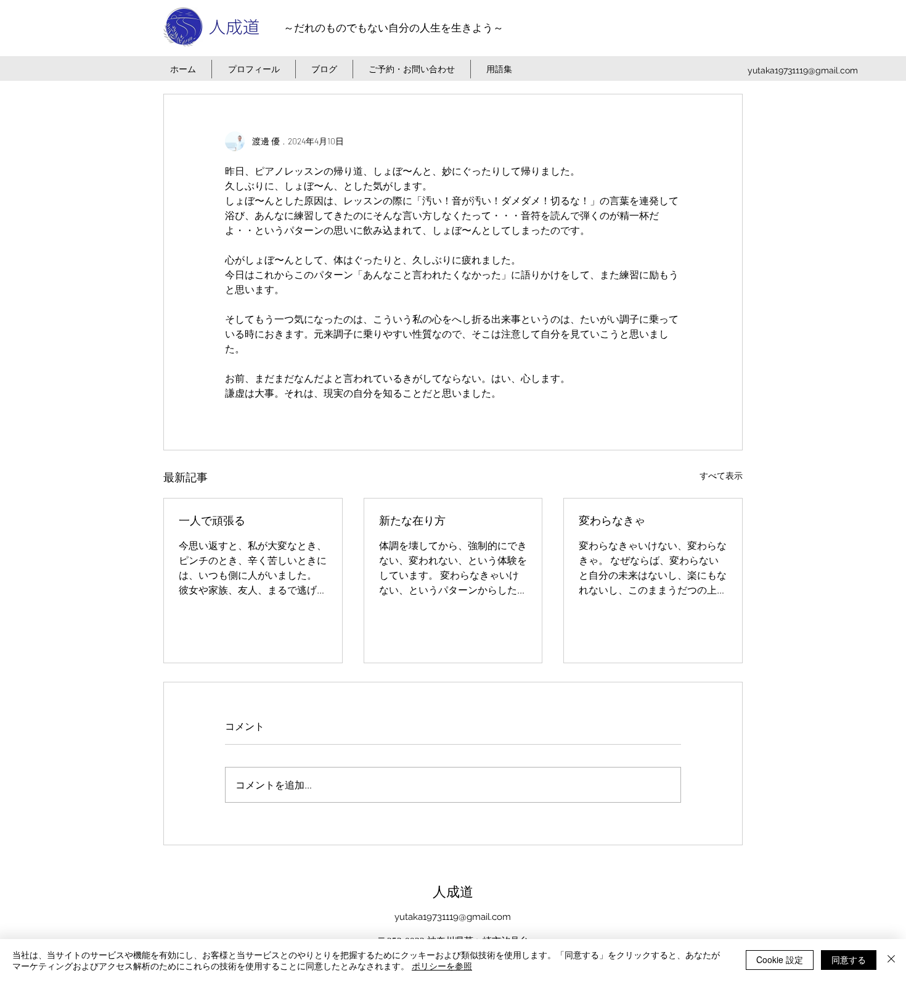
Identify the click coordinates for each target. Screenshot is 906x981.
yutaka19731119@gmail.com (803, 70)
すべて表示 (721, 475)
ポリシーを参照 (442, 965)
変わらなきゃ (612, 521)
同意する (848, 959)
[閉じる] (891, 960)
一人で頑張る (212, 521)
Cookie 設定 (779, 959)
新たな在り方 (412, 521)
